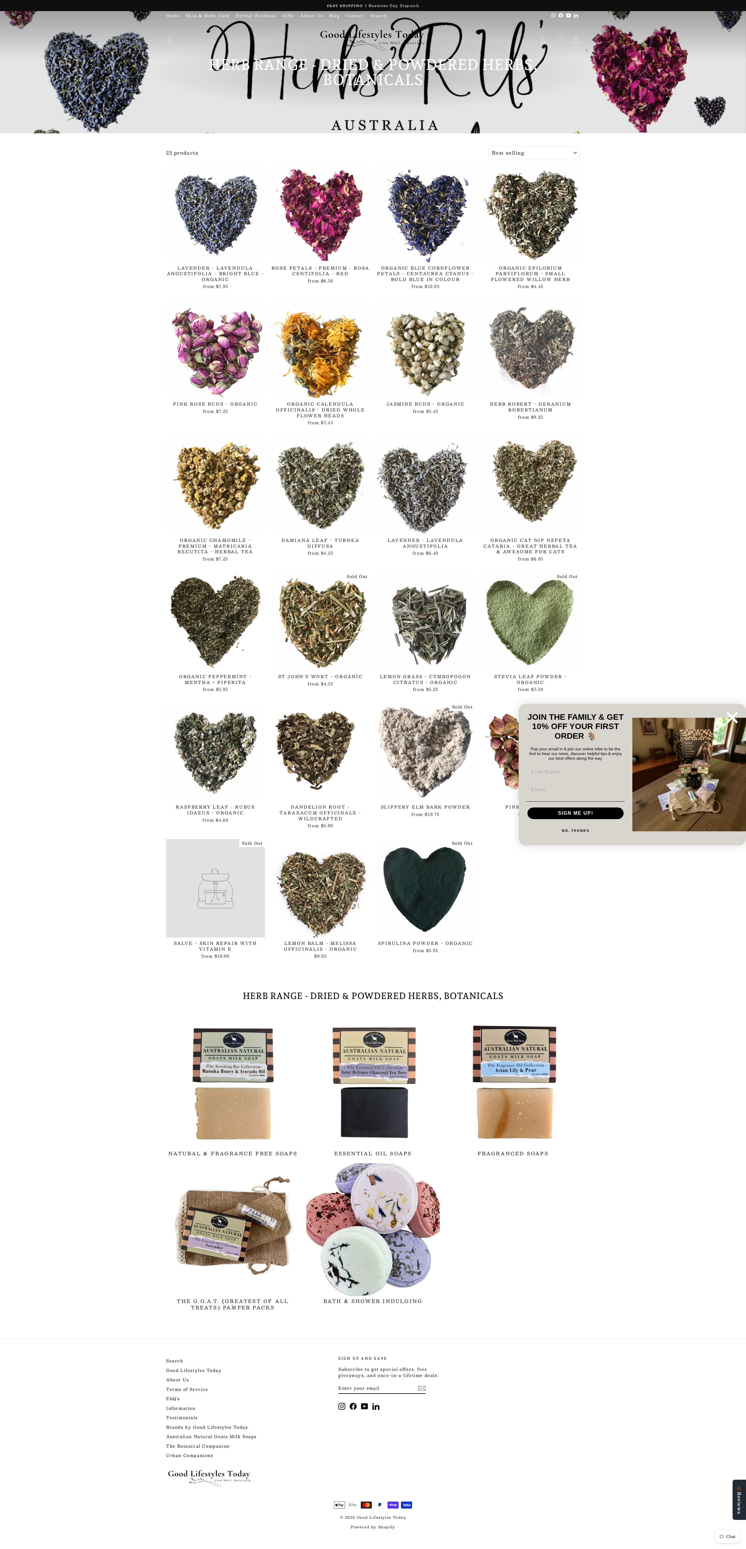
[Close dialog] (732, 717)
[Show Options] (619, 772)
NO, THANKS (576, 831)
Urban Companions (189, 1455)
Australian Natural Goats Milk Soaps (211, 1436)
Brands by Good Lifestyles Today (207, 1427)
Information (181, 1408)
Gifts (288, 15)
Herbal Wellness (256, 15)
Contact (354, 15)
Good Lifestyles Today (194, 1370)
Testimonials (182, 1417)
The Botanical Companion (198, 1445)
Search (378, 15)
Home (173, 15)
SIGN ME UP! (575, 813)
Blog (334, 15)
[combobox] (573, 772)
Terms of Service (187, 1389)
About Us (311, 15)
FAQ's (173, 1398)
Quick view (215, 255)
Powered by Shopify (373, 1527)
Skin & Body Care (208, 15)
